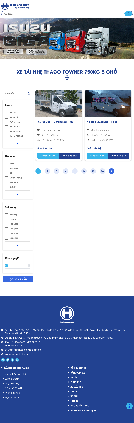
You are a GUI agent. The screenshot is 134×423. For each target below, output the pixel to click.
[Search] (128, 13)
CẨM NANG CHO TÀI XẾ (16, 368)
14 (84, 171)
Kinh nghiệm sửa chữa (16, 373)
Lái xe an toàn (12, 378)
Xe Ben (74, 396)
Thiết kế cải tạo (12, 392)
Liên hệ (74, 400)
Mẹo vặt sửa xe (12, 397)
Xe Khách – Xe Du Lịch (83, 410)
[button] (130, 6)
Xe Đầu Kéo (76, 386)
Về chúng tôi (78, 367)
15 (93, 171)
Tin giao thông (12, 383)
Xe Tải (73, 377)
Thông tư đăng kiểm (15, 388)
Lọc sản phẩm (17, 279)
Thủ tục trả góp (69, 155)
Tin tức (74, 391)
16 (102, 171)
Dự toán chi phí (48, 155)
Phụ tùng (75, 381)
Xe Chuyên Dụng (79, 405)
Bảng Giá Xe (77, 372)
